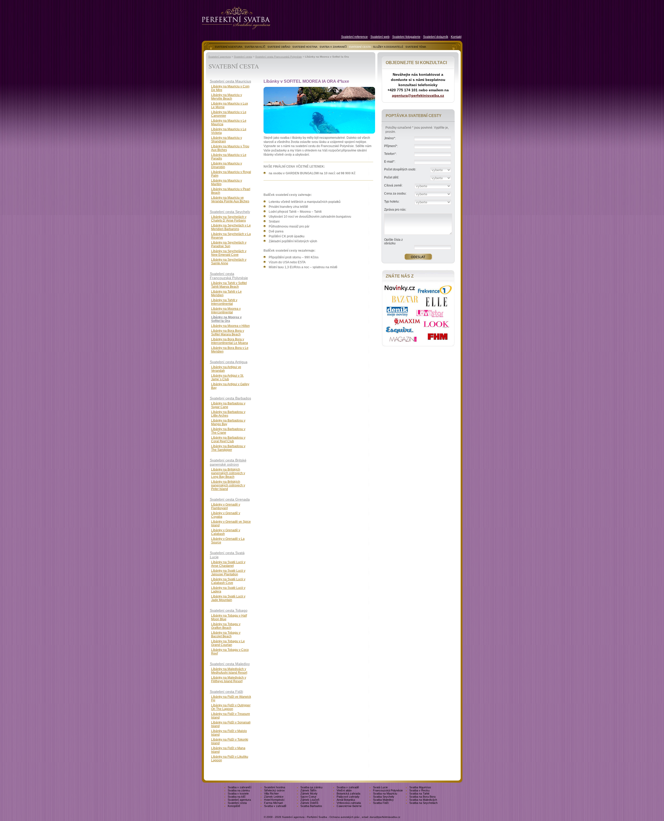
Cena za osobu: (395, 193)
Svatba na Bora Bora (422, 796)
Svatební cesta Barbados (230, 398)
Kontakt (456, 37)
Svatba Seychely (383, 796)
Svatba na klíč (237, 796)
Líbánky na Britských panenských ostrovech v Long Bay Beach (228, 473)
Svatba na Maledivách (423, 799)
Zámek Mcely (308, 793)
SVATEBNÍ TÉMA (415, 46)
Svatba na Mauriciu (385, 793)
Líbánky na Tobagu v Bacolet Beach (225, 634)
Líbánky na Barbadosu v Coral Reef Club (228, 439)
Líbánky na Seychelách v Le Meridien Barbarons (231, 227)
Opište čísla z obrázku (393, 241)
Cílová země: (393, 185)
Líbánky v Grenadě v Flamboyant (225, 506)
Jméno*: (390, 138)
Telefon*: (390, 154)
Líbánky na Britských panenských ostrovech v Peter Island (228, 485)
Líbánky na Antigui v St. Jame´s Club (227, 377)
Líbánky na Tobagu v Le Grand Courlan (228, 643)
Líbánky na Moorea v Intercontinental (226, 310)
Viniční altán (344, 790)
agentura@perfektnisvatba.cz (418, 95)
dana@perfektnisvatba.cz (385, 817)
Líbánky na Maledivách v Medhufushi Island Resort (229, 670)
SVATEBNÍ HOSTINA (304, 46)
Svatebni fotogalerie (406, 37)
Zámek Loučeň (309, 799)
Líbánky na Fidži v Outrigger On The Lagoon (231, 707)
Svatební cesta (243, 56)
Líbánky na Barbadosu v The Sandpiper (228, 448)
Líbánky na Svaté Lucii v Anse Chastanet (228, 564)
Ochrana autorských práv (344, 817)
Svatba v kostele (238, 793)
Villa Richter (271, 793)
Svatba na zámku (311, 787)
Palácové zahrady (348, 796)
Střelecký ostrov (274, 790)
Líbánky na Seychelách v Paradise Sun (228, 244)
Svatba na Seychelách (423, 802)
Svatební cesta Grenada (230, 499)
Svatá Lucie (380, 787)
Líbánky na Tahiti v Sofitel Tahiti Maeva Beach (229, 284)
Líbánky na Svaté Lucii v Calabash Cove (228, 581)
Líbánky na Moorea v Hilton (230, 326)
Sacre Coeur (308, 796)
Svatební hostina (274, 787)
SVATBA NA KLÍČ (255, 46)
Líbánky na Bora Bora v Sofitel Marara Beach (227, 332)
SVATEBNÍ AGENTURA (229, 46)
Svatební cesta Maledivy (230, 664)
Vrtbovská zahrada (349, 802)
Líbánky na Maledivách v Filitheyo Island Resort (228, 679)
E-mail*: (389, 161)
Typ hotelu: (391, 201)
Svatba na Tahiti (419, 793)
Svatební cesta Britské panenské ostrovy (228, 462)
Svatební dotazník (435, 37)
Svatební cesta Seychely (230, 212)
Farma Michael (273, 802)
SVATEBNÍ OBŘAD (278, 46)
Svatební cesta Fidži (226, 691)
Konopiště (234, 806)
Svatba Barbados (311, 806)
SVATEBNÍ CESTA (360, 46)
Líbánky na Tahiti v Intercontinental (224, 302)
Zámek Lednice (273, 796)
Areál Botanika (346, 799)
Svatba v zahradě (348, 787)
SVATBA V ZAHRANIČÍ (333, 46)
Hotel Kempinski (274, 799)
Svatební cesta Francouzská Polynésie (278, 56)
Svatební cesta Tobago (228, 610)
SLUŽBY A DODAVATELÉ (388, 46)
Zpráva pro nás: (395, 209)
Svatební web (380, 37)
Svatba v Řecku (419, 790)
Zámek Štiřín (308, 790)
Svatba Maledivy (383, 799)
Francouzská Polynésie (388, 790)
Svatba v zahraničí (239, 787)
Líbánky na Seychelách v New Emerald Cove (228, 253)
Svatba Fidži (381, 802)
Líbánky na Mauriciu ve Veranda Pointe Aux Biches (230, 199)
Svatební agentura (219, 56)
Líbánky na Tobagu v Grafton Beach (225, 626)
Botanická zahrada (348, 793)
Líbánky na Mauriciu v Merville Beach (226, 96)
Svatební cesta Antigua (228, 362)
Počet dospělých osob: (400, 169)
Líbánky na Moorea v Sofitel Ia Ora (226, 319)
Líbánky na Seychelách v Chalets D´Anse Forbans (228, 218)
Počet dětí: (391, 177)
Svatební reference (354, 37)
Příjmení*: (391, 146)
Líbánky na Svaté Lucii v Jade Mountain (228, 598)
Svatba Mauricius (420, 787)
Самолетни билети (349, 806)
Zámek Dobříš (309, 802)
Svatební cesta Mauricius (230, 81)
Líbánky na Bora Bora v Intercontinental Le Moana (229, 341)
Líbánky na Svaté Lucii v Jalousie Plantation (228, 572)
